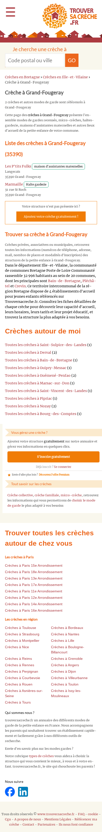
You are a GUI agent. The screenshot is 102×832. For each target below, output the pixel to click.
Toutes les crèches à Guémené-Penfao (38, 375)
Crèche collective (20, 495)
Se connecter (62, 467)
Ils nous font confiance (76, 824)
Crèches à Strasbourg (22, 634)
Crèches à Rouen (18, 684)
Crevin (20, 286)
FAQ (81, 814)
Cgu (8, 819)
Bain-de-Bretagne (64, 281)
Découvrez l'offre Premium (54, 474)
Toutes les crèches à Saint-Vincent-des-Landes (46, 391)
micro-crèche (71, 495)
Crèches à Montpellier (22, 641)
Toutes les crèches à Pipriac (28, 398)
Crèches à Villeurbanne (69, 678)
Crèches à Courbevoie (22, 678)
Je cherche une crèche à (40, 49)
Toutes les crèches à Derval (28, 352)
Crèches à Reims (18, 659)
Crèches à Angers (65, 665)
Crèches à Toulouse (20, 628)
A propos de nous (27, 819)
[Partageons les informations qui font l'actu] (10, 791)
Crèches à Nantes (65, 634)
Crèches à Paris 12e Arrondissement (33, 598)
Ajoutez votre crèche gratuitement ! (51, 216)
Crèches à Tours (18, 702)
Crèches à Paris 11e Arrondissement (33, 591)
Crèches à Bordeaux (67, 628)
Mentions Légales (57, 819)
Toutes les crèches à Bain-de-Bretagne (38, 360)
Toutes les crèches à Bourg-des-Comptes (40, 414)
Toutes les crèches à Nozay (28, 406)
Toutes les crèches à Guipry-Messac (35, 368)
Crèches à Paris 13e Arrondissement (33, 578)
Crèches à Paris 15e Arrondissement (33, 565)
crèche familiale (47, 495)
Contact (28, 824)
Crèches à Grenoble (67, 659)
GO (72, 60)
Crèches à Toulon (64, 684)
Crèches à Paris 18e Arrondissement (33, 572)
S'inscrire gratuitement (53, 456)
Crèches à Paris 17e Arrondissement (33, 585)
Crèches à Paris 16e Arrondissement (33, 610)
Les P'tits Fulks (18, 166)
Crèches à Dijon (63, 671)
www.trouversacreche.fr (56, 814)
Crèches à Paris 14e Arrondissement (33, 604)
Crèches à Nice (17, 647)
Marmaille (14, 184)
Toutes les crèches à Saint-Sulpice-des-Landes (45, 345)
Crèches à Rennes (19, 665)
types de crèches (41, 756)
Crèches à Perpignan (21, 671)
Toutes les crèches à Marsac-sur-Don (37, 383)
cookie (93, 814)
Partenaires (46, 824)
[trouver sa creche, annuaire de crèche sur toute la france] (67, 16)
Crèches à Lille (62, 641)
